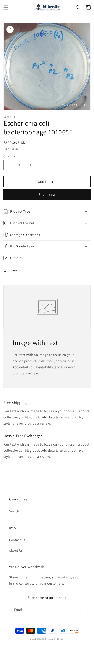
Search (14, 511)
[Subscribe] (80, 610)
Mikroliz (41, 639)
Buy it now (47, 194)
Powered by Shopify (55, 639)
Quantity (9, 156)
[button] (6, 8)
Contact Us (17, 540)
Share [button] (13, 270)
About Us (16, 550)
